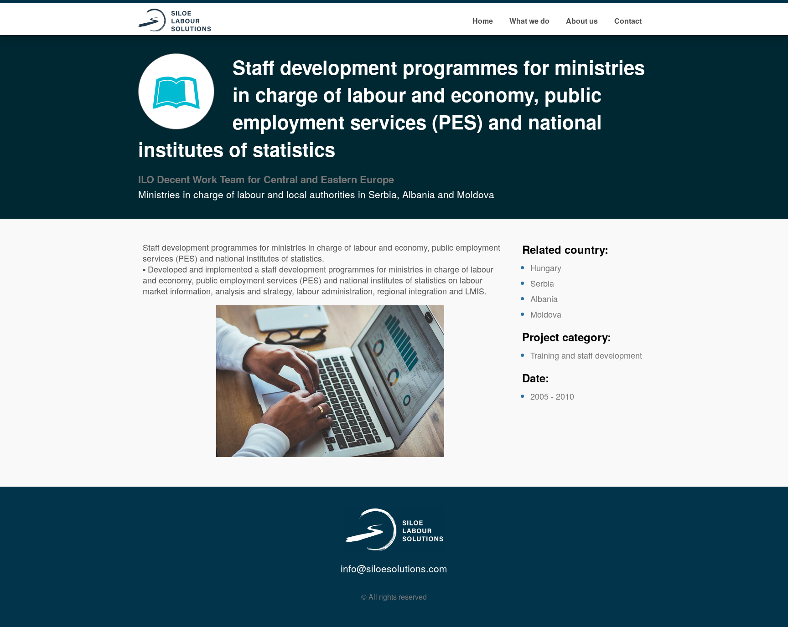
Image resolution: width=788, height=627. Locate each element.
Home (482, 20)
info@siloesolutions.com (394, 568)
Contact (628, 20)
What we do (529, 20)
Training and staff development (586, 355)
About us (582, 20)
